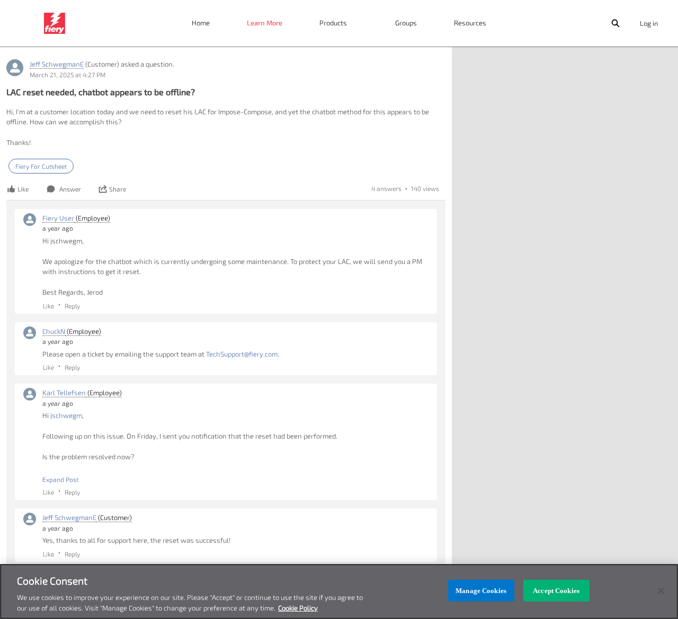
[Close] (661, 591)
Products (333, 23)
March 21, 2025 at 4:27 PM (67, 74)
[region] (339, 591)
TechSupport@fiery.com (242, 354)
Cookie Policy (298, 608)
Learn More (264, 23)
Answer (70, 189)
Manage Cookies (481, 591)
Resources (470, 23)
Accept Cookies (556, 591)
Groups (406, 23)
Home (201, 23)
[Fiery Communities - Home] (55, 23)
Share (117, 189)
